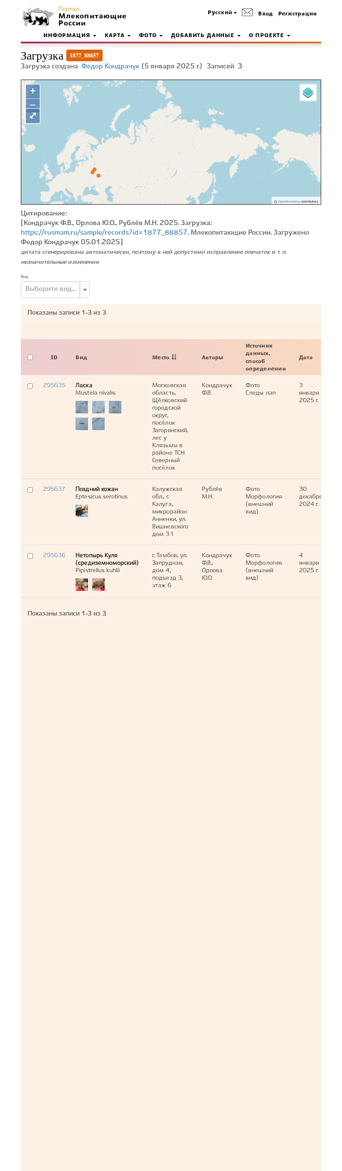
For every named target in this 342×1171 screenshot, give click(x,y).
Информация (67, 35)
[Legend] (308, 92)
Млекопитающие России (91, 20)
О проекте (267, 35)
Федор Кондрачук (110, 66)
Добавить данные (203, 35)
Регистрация (297, 14)
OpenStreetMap (289, 201)
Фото (148, 35)
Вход (265, 14)
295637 (54, 489)
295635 (54, 385)
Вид (24, 277)
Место (160, 357)
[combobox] (55, 289)
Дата (306, 357)
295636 (54, 555)
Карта (115, 35)
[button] (222, 13)
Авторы (212, 357)
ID (54, 357)
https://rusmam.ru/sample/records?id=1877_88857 (104, 233)
